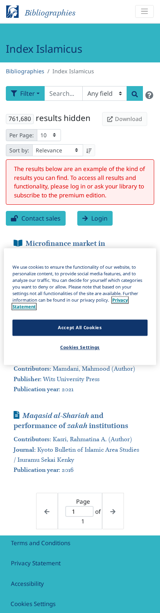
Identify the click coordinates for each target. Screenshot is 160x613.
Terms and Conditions (40, 543)
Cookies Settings (33, 604)
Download (128, 119)
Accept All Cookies (80, 327)
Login (99, 218)
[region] (80, 306)
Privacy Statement (36, 563)
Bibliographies (25, 71)
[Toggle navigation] (144, 11)
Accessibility (27, 583)
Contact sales (40, 218)
